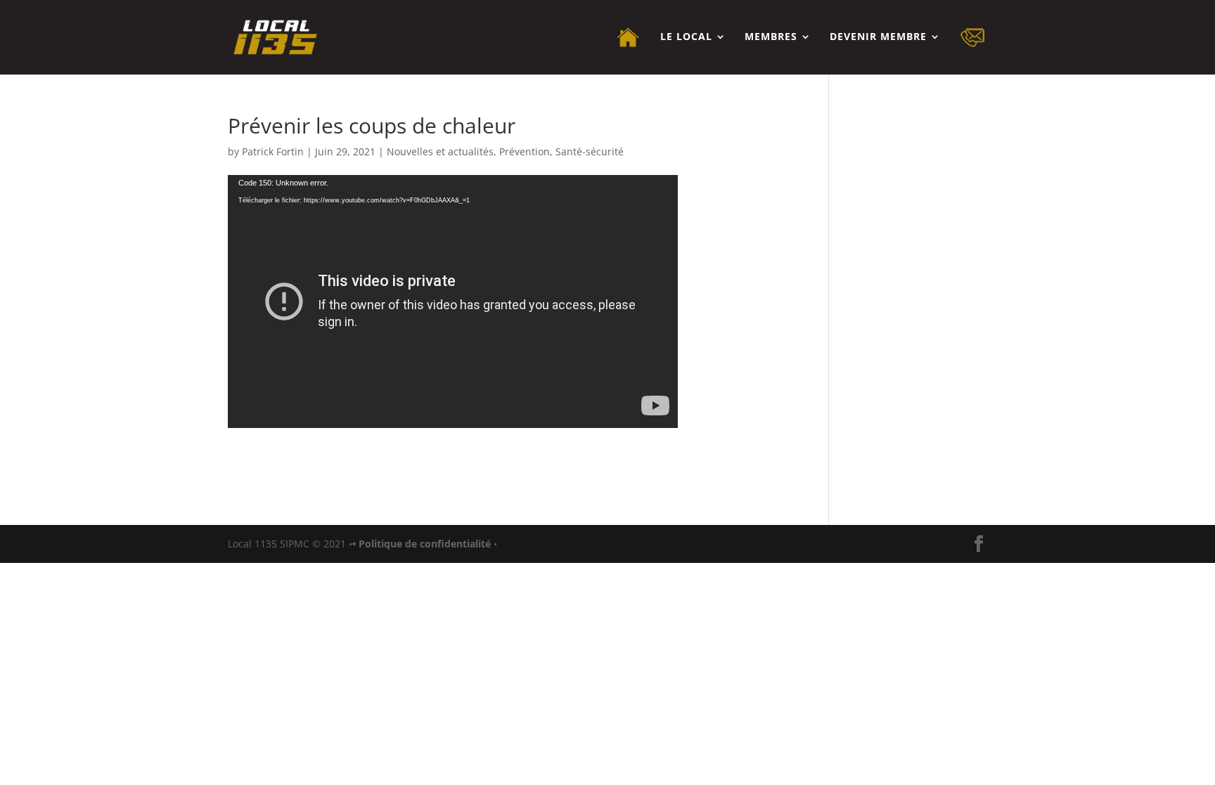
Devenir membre (878, 37)
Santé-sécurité (589, 151)
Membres (771, 37)
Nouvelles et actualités (440, 151)
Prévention (524, 151)
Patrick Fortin (273, 151)
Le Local (686, 37)
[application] (453, 301)
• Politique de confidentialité (423, 543)
